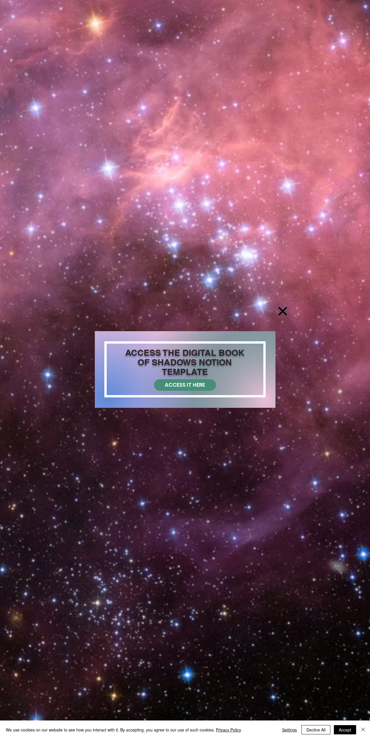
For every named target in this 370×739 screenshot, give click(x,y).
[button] (282, 311)
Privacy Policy (228, 730)
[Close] (363, 729)
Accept (345, 730)
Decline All (315, 730)
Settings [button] (289, 730)
